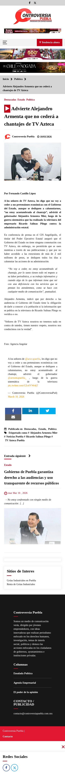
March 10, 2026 (16, 396)
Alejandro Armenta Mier (43, 432)
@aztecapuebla (32, 359)
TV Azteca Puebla (15, 440)
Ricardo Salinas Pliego (38, 436)
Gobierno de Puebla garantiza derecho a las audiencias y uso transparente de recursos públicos (31, 478)
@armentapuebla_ (17, 378)
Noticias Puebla (14, 436)
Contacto (8, 736)
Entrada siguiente (15, 456)
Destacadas (10, 99)
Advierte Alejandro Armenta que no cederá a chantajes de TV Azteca (31, 116)
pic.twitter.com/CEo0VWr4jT (23, 385)
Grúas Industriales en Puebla (21, 580)
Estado (21, 99)
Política (30, 99)
